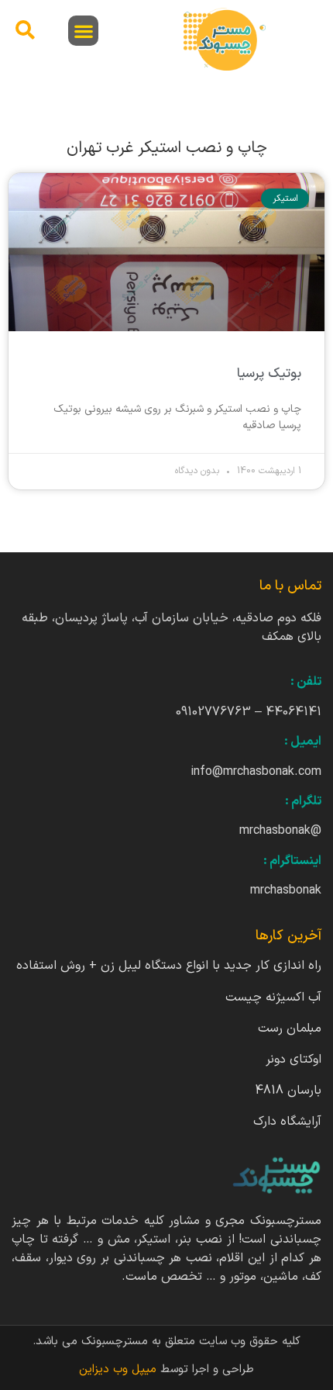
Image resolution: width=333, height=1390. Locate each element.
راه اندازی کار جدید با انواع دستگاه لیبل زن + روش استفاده (168, 965)
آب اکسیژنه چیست (273, 997)
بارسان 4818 (288, 1090)
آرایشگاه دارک (287, 1121)
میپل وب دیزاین (119, 1369)
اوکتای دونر (293, 1059)
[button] (83, 31)
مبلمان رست (289, 1028)
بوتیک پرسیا (269, 374)
